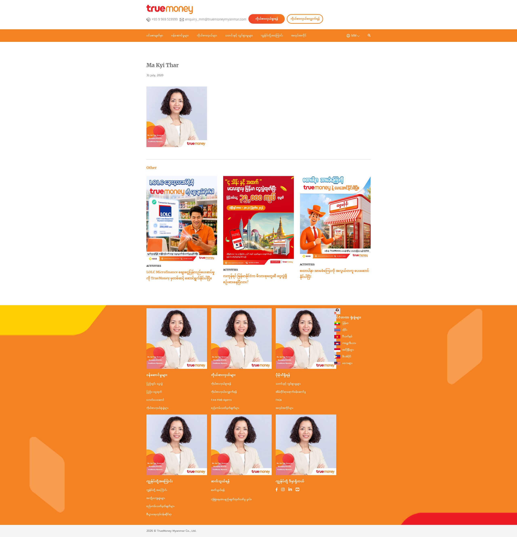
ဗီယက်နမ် (347, 336)
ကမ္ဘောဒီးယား (349, 343)
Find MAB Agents (221, 400)
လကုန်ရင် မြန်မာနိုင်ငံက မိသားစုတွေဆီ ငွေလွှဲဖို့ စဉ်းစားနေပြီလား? (255, 279)
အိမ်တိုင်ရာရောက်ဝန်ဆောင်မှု (291, 392)
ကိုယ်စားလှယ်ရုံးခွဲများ (157, 408)
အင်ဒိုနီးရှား (348, 350)
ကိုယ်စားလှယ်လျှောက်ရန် (305, 18)
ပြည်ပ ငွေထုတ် (154, 392)
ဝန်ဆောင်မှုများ (180, 35)
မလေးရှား (347, 363)
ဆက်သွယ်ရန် (218, 490)
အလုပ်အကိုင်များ (284, 408)
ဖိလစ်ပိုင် (346, 356)
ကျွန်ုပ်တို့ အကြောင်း (156, 490)
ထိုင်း (344, 330)
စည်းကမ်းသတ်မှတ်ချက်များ (225, 408)
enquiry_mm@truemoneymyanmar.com (215, 19)
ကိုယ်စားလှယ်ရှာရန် (266, 18)
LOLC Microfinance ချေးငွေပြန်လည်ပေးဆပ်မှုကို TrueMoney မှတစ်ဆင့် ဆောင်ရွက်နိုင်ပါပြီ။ (180, 275)
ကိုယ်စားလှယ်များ (207, 35)
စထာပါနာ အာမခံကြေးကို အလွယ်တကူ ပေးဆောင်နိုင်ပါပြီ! (334, 274)
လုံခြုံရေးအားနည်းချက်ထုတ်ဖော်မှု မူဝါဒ (231, 499)
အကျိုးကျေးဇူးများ (155, 498)
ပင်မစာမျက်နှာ (154, 35)
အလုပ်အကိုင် (299, 35)
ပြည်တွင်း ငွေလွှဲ (154, 384)
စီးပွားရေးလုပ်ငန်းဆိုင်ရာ (159, 514)
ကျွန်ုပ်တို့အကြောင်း (272, 35)
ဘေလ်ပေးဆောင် (155, 400)
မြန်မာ (345, 323)
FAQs (279, 400)
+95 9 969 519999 (165, 19)
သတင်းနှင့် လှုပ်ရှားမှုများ (239, 35)
